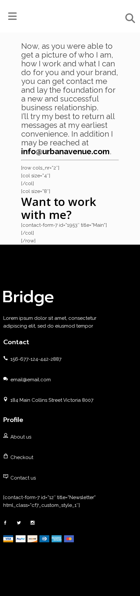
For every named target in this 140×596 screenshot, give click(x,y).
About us (20, 437)
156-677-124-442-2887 (36, 359)
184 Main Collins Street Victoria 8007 (51, 400)
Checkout (21, 457)
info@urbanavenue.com (65, 151)
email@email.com (30, 380)
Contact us (23, 478)
